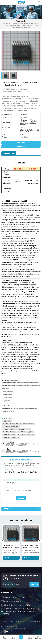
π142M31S (7, 421)
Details (7, 558)
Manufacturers (23, 23)
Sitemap (5, 628)
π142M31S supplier (25, 432)
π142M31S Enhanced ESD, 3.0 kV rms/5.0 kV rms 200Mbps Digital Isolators (21, 472)
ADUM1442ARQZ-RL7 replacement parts (18, 424)
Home (15, 23)
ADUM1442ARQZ (9, 432)
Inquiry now (21, 142)
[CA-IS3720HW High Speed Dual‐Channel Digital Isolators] (11, 533)
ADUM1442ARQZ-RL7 (11, 426)
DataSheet (21, 146)
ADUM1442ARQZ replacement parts (16, 429)
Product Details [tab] (9, 153)
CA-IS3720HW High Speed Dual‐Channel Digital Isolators (11, 546)
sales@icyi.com (15, 601)
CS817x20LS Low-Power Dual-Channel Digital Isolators (30, 546)
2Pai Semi (33, 23)
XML (11, 628)
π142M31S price (9, 435)
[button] (40, 541)
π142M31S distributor (26, 435)
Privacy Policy (21, 628)
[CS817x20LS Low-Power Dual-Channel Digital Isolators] (30, 533)
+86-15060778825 (19, 597)
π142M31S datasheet (11, 438)
